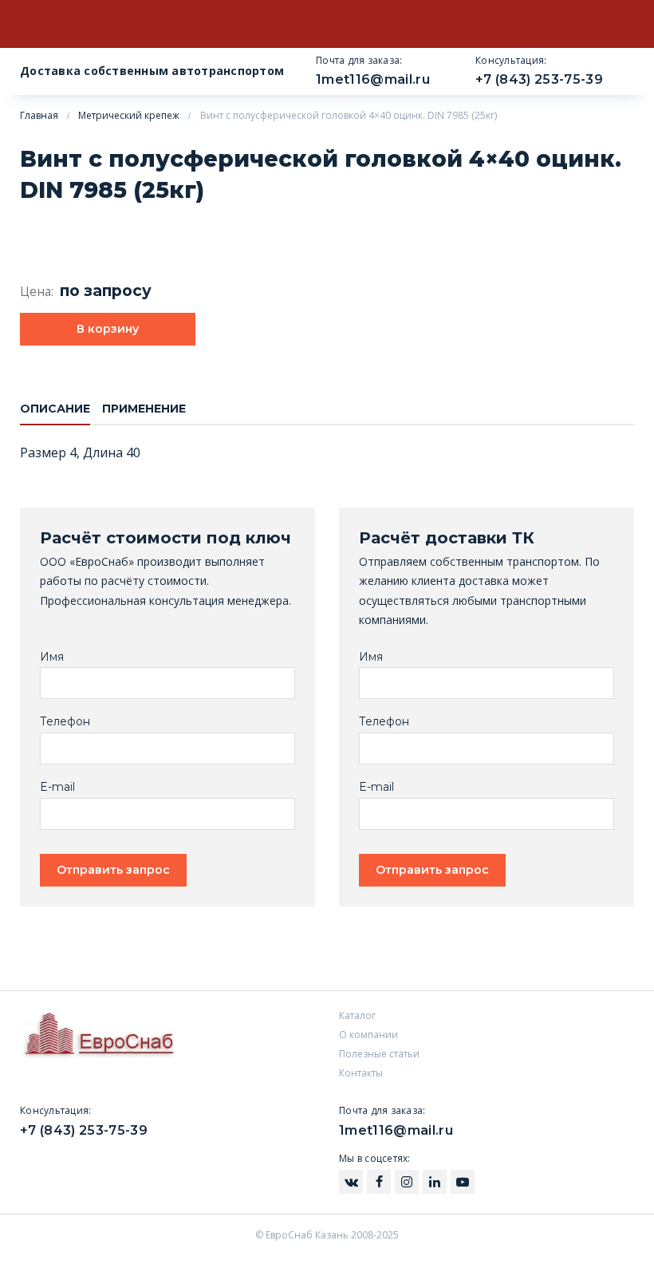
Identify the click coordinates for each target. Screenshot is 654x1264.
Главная (39, 115)
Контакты (361, 1073)
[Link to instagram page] (351, 1182)
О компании (368, 1034)
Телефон (65, 722)
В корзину (108, 329)
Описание (55, 408)
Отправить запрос (113, 870)
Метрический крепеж (128, 115)
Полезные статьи (379, 1054)
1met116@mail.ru (373, 79)
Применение (144, 408)
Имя (52, 657)
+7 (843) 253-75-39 (539, 79)
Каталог (357, 1015)
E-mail (57, 787)
